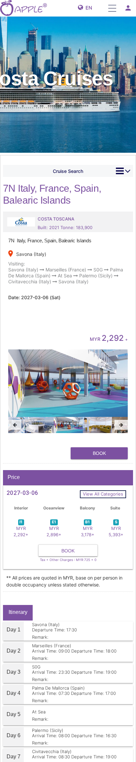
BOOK (99, 453)
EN (87, 8)
